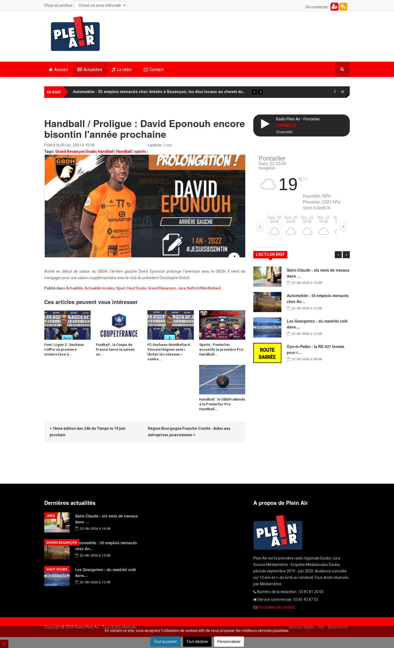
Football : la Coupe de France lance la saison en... (115, 349)
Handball (124, 151)
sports (140, 151)
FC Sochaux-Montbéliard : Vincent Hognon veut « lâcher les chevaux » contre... (169, 352)
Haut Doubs (137, 288)
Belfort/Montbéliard (204, 288)
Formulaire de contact (276, 607)
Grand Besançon (162, 288)
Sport (120, 288)
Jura (181, 288)
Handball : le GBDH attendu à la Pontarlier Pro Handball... (222, 404)
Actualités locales (99, 288)
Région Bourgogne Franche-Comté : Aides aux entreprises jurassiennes (189, 431)
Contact (156, 69)
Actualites (92, 69)
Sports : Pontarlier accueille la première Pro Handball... (221, 349)
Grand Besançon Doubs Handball (84, 151)
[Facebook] (334, 92)
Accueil (61, 69)
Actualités (74, 288)
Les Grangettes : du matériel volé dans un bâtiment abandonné (133, 91)
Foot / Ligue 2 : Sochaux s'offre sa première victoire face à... (64, 349)
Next (346, 254)
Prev (338, 254)
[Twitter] (342, 92)
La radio (124, 69)
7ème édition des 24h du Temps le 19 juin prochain (87, 431)
